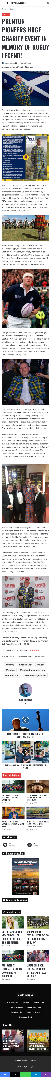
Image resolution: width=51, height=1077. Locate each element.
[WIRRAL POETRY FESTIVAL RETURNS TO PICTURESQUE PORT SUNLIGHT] (38, 922)
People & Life (16, 1012)
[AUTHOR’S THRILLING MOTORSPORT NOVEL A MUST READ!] (13, 813)
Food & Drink (39, 1002)
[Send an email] (16, 63)
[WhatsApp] (25, 1074)
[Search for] (48, 4)
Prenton (11, 670)
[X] (15, 1074)
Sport (12, 9)
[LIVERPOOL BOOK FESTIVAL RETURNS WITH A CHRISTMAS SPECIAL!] (38, 956)
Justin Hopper (10, 63)
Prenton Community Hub (33, 670)
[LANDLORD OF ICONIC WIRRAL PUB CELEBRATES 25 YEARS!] (25, 752)
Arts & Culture (12, 1002)
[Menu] (3, 4)
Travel (37, 1012)
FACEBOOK (34, 650)
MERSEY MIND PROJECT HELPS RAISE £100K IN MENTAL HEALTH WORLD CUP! (37, 824)
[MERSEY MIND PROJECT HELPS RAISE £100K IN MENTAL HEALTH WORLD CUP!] (37, 813)
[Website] (25, 704)
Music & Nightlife (34, 1007)
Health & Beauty (16, 1007)
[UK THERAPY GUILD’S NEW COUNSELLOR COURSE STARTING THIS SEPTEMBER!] (13, 922)
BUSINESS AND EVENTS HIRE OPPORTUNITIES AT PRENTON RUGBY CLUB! (37, 797)
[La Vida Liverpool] (16, 3)
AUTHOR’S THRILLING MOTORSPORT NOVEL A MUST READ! (13, 824)
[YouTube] (25, 1067)
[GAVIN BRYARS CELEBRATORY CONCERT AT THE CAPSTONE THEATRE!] (25, 720)
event (41, 664)
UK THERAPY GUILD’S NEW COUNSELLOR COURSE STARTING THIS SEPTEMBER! (12, 937)
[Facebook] (20, 1067)
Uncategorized (25, 1017)
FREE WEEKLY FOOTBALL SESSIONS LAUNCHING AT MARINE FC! (11, 797)
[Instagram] (31, 1067)
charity (11, 664)
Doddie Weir (26, 664)
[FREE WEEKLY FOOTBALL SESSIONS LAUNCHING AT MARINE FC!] (13, 786)
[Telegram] (36, 1074)
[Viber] (46, 1074)
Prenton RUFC (13, 675)
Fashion (26, 1002)
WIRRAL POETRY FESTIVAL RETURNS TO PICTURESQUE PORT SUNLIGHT (38, 937)
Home (5, 9)
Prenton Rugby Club (36, 675)
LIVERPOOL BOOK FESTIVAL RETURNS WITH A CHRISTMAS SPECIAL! (36, 971)
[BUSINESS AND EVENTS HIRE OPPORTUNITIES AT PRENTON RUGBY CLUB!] (37, 786)
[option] (13, 1041)
